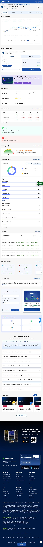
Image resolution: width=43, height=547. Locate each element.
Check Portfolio (18, 82)
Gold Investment (19, 481)
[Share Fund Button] (41, 7)
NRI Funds (4, 483)
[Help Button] (41, 542)
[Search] (36, 1)
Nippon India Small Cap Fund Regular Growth (8, 252)
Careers (30, 483)
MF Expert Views (6, 493)
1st (5, 302)
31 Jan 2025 (28, 42)
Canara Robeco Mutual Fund (30, 519)
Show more (4, 284)
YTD (21, 40)
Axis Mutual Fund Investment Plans (9, 522)
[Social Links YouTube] (11, 465)
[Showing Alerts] (39, 21)
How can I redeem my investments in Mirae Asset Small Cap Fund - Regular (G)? (18, 379)
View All (3, 200)
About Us (31, 474)
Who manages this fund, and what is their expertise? (13, 389)
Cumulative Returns (6, 235)
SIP (34, 235)
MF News (4, 495)
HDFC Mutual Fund (6, 519)
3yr (28, 40)
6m (18, 40)
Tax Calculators (19, 491)
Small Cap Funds (6, 529)
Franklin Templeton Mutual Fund (23, 522)
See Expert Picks (27, 82)
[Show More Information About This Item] (10, 108)
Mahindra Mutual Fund (7, 518)
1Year (7, 65)
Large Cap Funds (12, 528)
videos (39, 395)
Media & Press (32, 478)
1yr (24, 40)
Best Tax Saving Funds (7, 481)
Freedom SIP (18, 478)
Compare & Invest (19, 493)
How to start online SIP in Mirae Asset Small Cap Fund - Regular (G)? (16, 375)
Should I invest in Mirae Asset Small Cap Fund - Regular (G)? (15, 370)
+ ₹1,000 (4, 298)
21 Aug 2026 (36, 42)
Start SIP (15, 310)
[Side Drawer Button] (41, 1)
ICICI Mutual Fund (15, 517)
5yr (31, 40)
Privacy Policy (32, 491)
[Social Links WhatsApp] (16, 465)
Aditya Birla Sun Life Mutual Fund (17, 519)
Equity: (29, 163)
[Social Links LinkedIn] (6, 465)
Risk (21, 12)
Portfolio (30, 12)
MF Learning (5, 497)
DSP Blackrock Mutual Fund (20, 521)
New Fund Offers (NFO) (20, 480)
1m (11, 40)
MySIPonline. (20, 533)
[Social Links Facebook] (3, 465)
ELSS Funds (19, 528)
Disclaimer (31, 495)
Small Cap (9, 8)
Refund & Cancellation (33, 493)
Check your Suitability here (31, 309)
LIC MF (13, 521)
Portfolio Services (19, 483)
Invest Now (21, 544)
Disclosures (31, 497)
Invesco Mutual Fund (6, 521)
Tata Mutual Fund (17, 523)
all (34, 40)
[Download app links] (25, 438)
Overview (5, 12)
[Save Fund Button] (38, 7)
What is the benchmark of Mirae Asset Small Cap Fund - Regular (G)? (16, 356)
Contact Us (31, 481)
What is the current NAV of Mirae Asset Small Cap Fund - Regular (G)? (16, 341)
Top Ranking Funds (6, 476)
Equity (5, 8)
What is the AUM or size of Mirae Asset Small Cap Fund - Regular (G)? (16, 361)
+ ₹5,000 (15, 298)
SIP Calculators (19, 489)
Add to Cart (6, 310)
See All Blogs (20, 415)
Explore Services (25, 462)
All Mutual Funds (6, 480)
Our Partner (31, 476)
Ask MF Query (32, 480)
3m (14, 40)
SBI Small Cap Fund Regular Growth (8, 245)
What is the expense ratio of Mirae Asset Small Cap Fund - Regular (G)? (17, 351)
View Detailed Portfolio (36, 159)
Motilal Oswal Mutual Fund (17, 518)
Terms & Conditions (33, 489)
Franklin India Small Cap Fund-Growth (7, 248)
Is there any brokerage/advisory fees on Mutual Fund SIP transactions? (17, 384)
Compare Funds (37, 231)
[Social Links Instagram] (14, 465)
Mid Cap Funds (13, 529)
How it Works (18, 495)
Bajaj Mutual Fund (23, 517)
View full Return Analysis (36, 108)
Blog (3, 489)
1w (8, 40)
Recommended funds (7, 474)
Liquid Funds (24, 528)
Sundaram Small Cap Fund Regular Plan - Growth (8, 255)
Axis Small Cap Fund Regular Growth (8, 242)
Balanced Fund (31, 528)
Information (38, 12)
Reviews (17, 497)
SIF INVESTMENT (19, 476)
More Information (37, 278)
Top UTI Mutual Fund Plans (8, 523)
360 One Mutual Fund (31, 517)
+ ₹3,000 (10, 298)
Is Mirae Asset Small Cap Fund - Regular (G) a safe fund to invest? (16, 365)
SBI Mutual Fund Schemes (7, 525)
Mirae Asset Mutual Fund (28, 518)
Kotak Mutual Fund (25, 523)
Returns (13, 12)
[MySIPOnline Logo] (5, 2)
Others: (37, 163)
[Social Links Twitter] (8, 465)
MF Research (5, 491)
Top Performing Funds (7, 478)
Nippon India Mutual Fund (18, 525)
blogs (35, 395)
